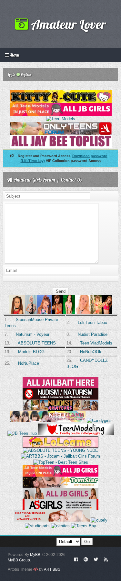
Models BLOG (31, 351)
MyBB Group (19, 560)
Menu (14, 55)
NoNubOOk (90, 351)
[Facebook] (76, 559)
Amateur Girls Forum (34, 180)
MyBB (35, 554)
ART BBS (52, 569)
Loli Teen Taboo (92, 322)
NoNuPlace (28, 363)
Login (11, 74)
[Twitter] (96, 559)
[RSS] (106, 559)
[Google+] (86, 559)
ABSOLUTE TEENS (37, 343)
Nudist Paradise (92, 334)
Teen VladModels (96, 343)
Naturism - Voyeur (32, 334)
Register (26, 74)
